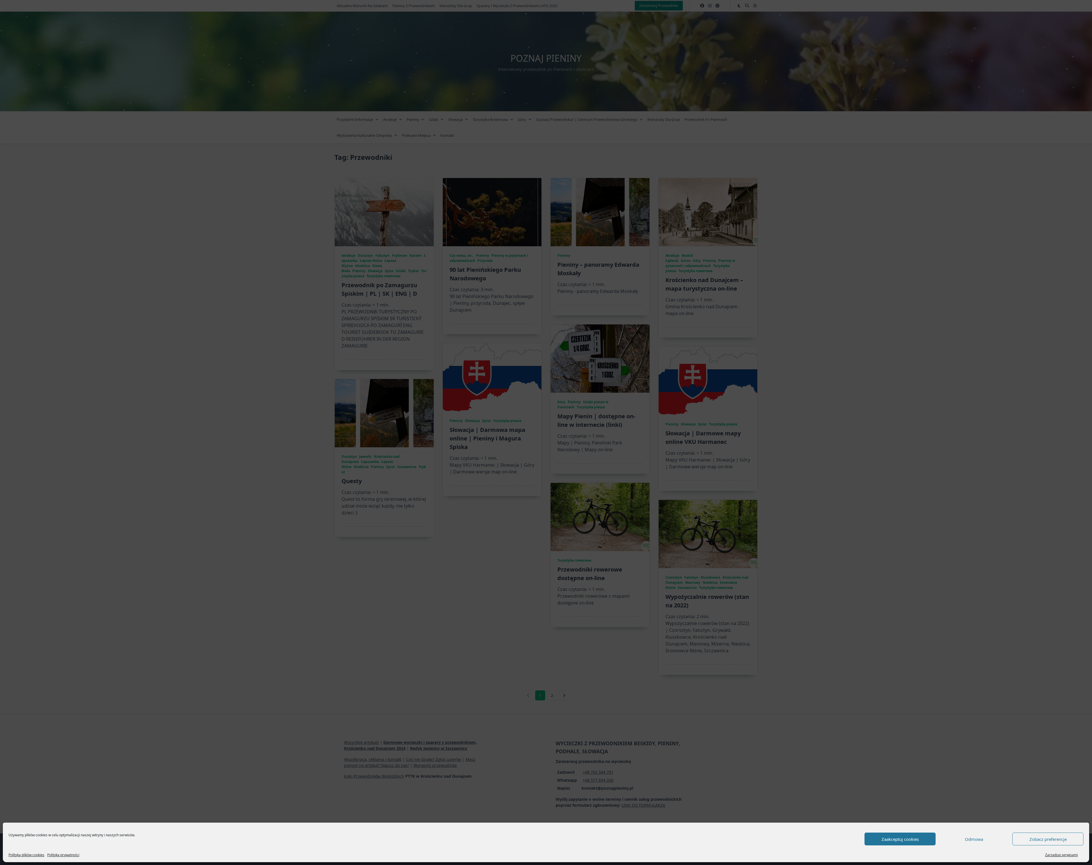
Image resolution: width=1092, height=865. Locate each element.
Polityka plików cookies (26, 854)
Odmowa (974, 839)
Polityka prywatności (63, 854)
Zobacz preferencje (1048, 839)
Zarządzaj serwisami (1061, 854)
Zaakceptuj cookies (900, 839)
